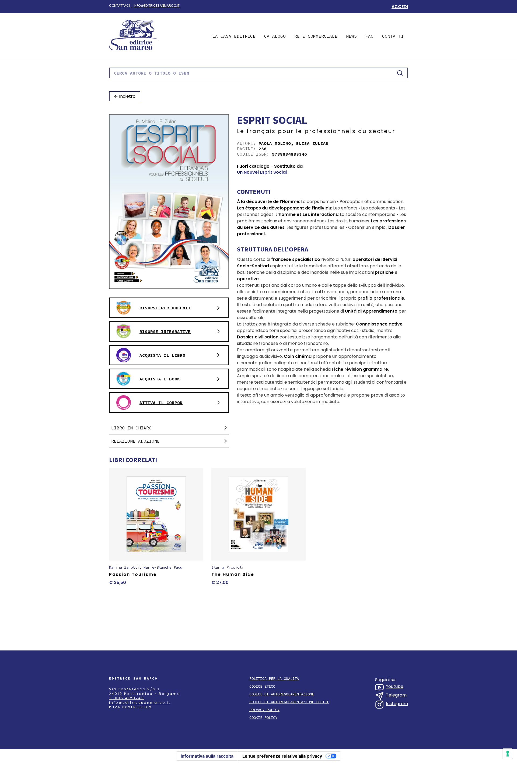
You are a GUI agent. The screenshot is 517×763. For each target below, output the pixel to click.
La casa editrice (234, 36)
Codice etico (262, 686)
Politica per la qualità (274, 678)
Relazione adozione (135, 441)
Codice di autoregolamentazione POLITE (289, 702)
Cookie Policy (263, 717)
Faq (369, 36)
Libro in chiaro (131, 427)
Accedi (400, 7)
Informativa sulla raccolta (207, 756)
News (351, 36)
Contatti (393, 36)
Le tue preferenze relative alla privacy (282, 756)
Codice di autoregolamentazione (281, 694)
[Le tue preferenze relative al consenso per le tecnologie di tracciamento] (507, 753)
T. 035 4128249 (126, 698)
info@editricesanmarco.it (157, 5)
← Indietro (124, 96)
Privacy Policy (264, 710)
